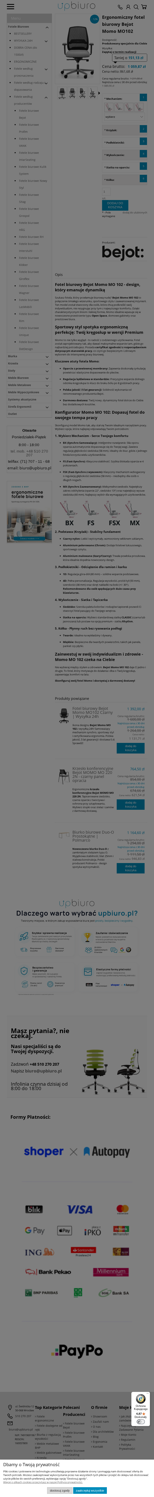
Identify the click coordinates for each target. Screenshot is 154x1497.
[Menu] (147, 1394)
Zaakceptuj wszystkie (90, 1490)
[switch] (141, 1421)
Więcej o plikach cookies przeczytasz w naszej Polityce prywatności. (43, 1482)
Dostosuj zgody (60, 1490)
